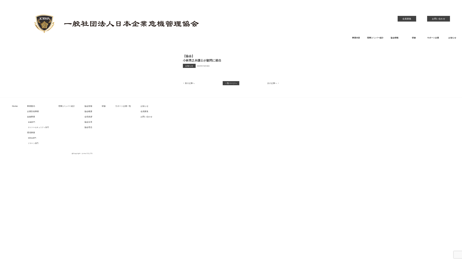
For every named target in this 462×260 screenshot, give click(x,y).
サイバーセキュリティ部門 (38, 127)
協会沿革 (88, 122)
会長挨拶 (88, 116)
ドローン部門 (33, 143)
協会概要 (88, 111)
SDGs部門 (32, 138)
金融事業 (31, 116)
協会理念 (88, 127)
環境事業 (31, 132)
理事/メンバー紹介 (375, 37)
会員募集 (406, 18)
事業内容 (356, 37)
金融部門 (31, 122)
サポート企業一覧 (123, 106)
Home (15, 106)
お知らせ (452, 37)
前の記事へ (190, 83)
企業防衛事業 (33, 111)
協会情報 (395, 37)
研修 (414, 37)
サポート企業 (433, 37)
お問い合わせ (438, 18)
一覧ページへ (231, 83)
